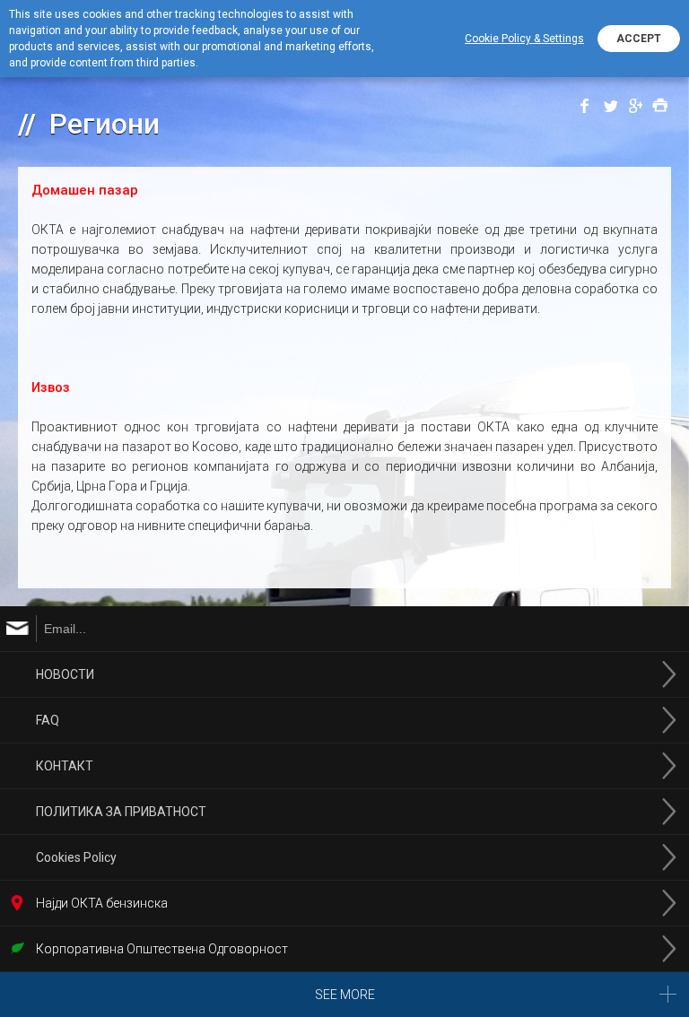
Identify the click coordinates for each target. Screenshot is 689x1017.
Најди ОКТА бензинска (102, 903)
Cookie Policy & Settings (524, 38)
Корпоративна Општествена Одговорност (162, 949)
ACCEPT (638, 38)
